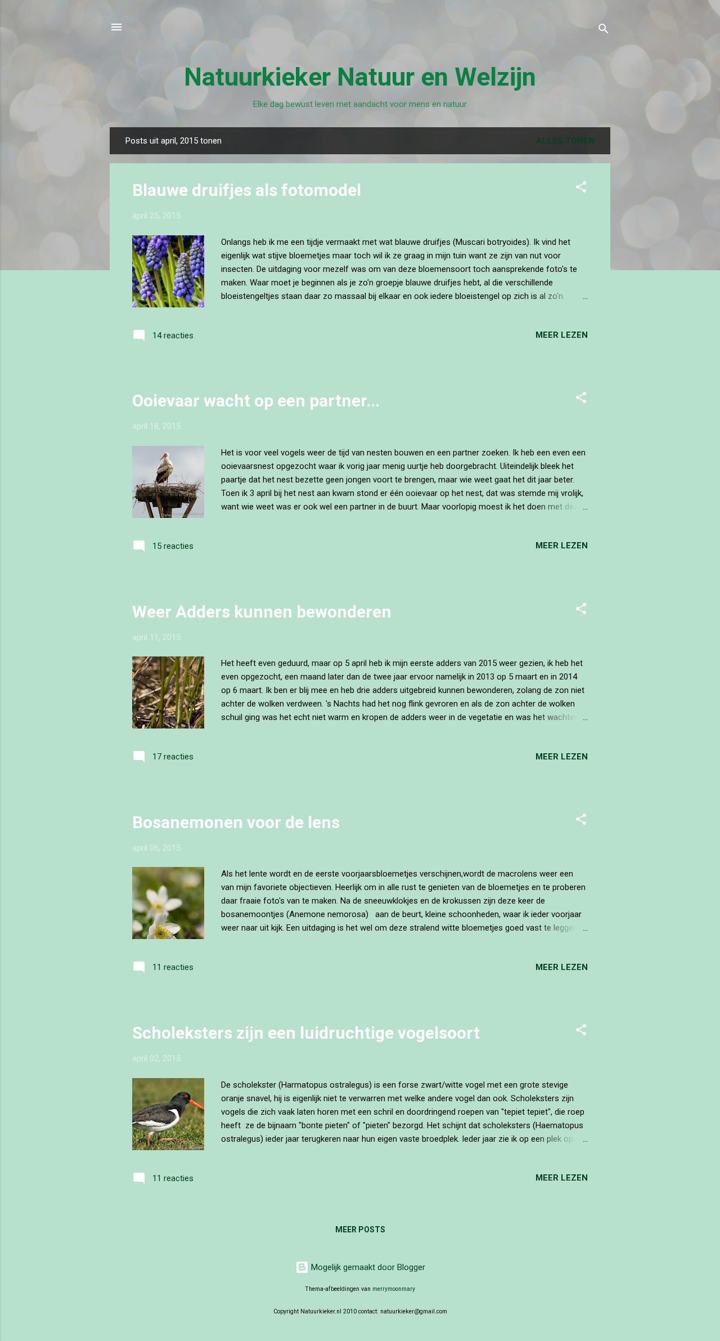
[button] (581, 189)
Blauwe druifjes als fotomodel (246, 190)
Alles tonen (565, 141)
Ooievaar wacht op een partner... (256, 400)
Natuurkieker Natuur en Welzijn (360, 77)
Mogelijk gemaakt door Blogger (367, 1267)
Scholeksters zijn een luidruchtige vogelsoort (306, 1033)
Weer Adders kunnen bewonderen (262, 612)
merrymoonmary (393, 1289)
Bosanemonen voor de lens (236, 822)
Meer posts (360, 1229)
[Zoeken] (603, 31)
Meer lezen (562, 335)
